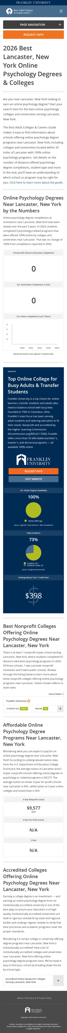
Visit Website (33, 479)
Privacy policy (44, 998)
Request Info (34, 471)
